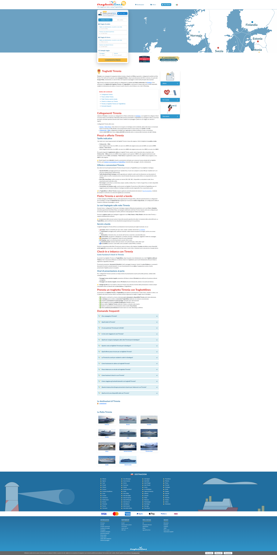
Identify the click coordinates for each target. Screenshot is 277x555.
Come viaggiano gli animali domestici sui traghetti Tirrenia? (119, 381)
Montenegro (147, 501)
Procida (167, 485)
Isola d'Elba (126, 493)
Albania (104, 478)
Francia (104, 506)
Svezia (166, 495)
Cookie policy (103, 536)
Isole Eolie (146, 481)
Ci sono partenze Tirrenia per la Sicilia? (113, 328)
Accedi (122, 523)
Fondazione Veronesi (147, 524)
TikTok (165, 528)
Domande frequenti (106, 106)
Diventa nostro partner (126, 524)
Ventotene (167, 504)
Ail (143, 523)
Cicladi (104, 485)
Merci (154, 4)
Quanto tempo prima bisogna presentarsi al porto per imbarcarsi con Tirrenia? (124, 387)
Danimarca (105, 497)
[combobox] (112, 29)
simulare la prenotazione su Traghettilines (114, 162)
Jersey (145, 487)
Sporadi (167, 493)
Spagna (167, 491)
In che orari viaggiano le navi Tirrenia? (112, 334)
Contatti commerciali (105, 526)
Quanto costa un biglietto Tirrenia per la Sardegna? (116, 345)
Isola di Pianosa (127, 499)
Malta (145, 497)
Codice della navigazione (105, 538)
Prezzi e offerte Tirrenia (107, 97)
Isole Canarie (126, 506)
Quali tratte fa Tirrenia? (108, 322)
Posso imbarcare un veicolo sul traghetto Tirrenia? (116, 369)
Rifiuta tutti (218, 553)
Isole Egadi (147, 478)
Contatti (102, 524)
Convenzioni (124, 526)
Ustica (166, 501)
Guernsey (125, 485)
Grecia (125, 483)
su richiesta (142, 229)
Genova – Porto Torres (105, 126)
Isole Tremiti (147, 485)
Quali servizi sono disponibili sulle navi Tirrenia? (115, 393)
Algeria (104, 481)
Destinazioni (140, 4)
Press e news (166, 530)
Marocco (146, 499)
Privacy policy (103, 535)
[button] (177, 4)
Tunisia (167, 499)
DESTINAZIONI (141, 474)
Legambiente (145, 526)
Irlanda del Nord (127, 489)
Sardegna (149, 82)
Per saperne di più (135, 553)
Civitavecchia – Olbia (104, 130)
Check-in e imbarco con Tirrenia (109, 101)
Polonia (167, 481)
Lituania (146, 495)
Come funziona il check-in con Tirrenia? (113, 375)
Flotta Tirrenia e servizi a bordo (109, 99)
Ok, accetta (209, 553)
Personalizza (228, 553)
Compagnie (102, 530)
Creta (103, 493)
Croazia (104, 495)
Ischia (124, 491)
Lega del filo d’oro (146, 530)
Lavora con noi (124, 528)
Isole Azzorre (126, 501)
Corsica (104, 489)
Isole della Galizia (127, 508)
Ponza (166, 483)
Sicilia (166, 489)
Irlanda (125, 487)
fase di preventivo (147, 191)
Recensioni (166, 523)
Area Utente (167, 4)
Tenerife (167, 497)
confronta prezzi (113, 60)
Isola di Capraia (127, 497)
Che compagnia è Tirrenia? (109, 316)
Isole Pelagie (147, 483)
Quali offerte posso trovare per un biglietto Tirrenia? (117, 351)
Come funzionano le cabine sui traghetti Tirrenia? (116, 363)
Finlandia (104, 504)
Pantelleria (168, 478)
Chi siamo (102, 523)
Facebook (166, 524)
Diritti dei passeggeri (104, 540)
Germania (104, 508)
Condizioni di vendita (105, 528)
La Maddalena (147, 489)
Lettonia (146, 493)
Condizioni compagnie (105, 531)
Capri (103, 483)
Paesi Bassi (147, 508)
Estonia (104, 501)
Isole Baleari (126, 504)
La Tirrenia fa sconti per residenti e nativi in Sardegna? (117, 357)
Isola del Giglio (127, 495)
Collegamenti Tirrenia (107, 94)
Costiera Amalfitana (107, 491)
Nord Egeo (147, 504)
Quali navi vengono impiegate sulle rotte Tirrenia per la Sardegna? (121, 339)
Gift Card (123, 530)
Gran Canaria (126, 481)
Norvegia (146, 506)
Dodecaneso (105, 499)
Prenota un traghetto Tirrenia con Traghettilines (113, 104)
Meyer (144, 528)
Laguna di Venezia (148, 491)
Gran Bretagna (127, 478)
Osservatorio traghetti (168, 531)
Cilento (104, 487)
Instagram (166, 526)
